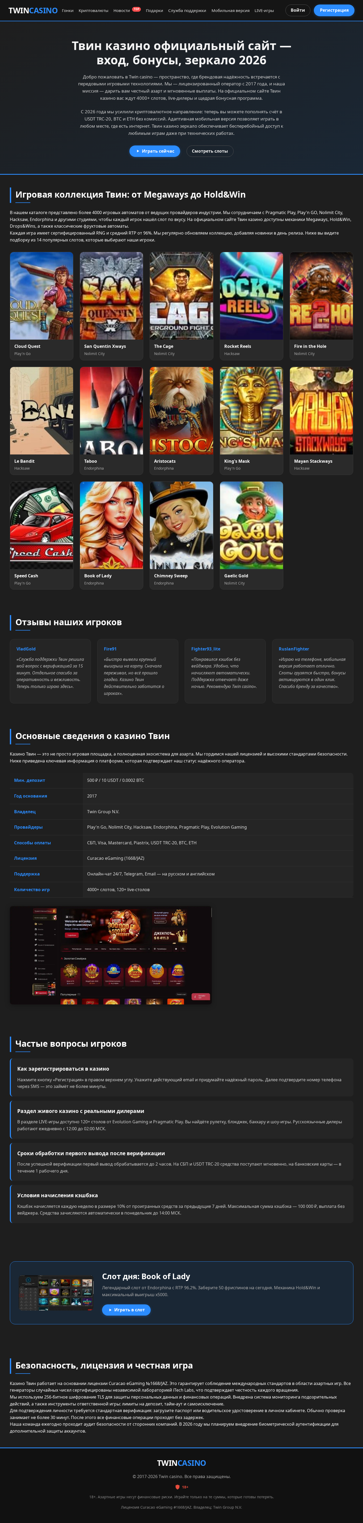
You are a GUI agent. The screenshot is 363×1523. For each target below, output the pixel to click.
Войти (298, 10)
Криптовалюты (93, 10)
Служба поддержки (187, 10)
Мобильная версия (231, 10)
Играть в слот (129, 1310)
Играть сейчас (158, 151)
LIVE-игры (264, 10)
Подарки (154, 10)
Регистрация (334, 10)
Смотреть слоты (210, 151)
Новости (126, 10)
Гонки (68, 10)
